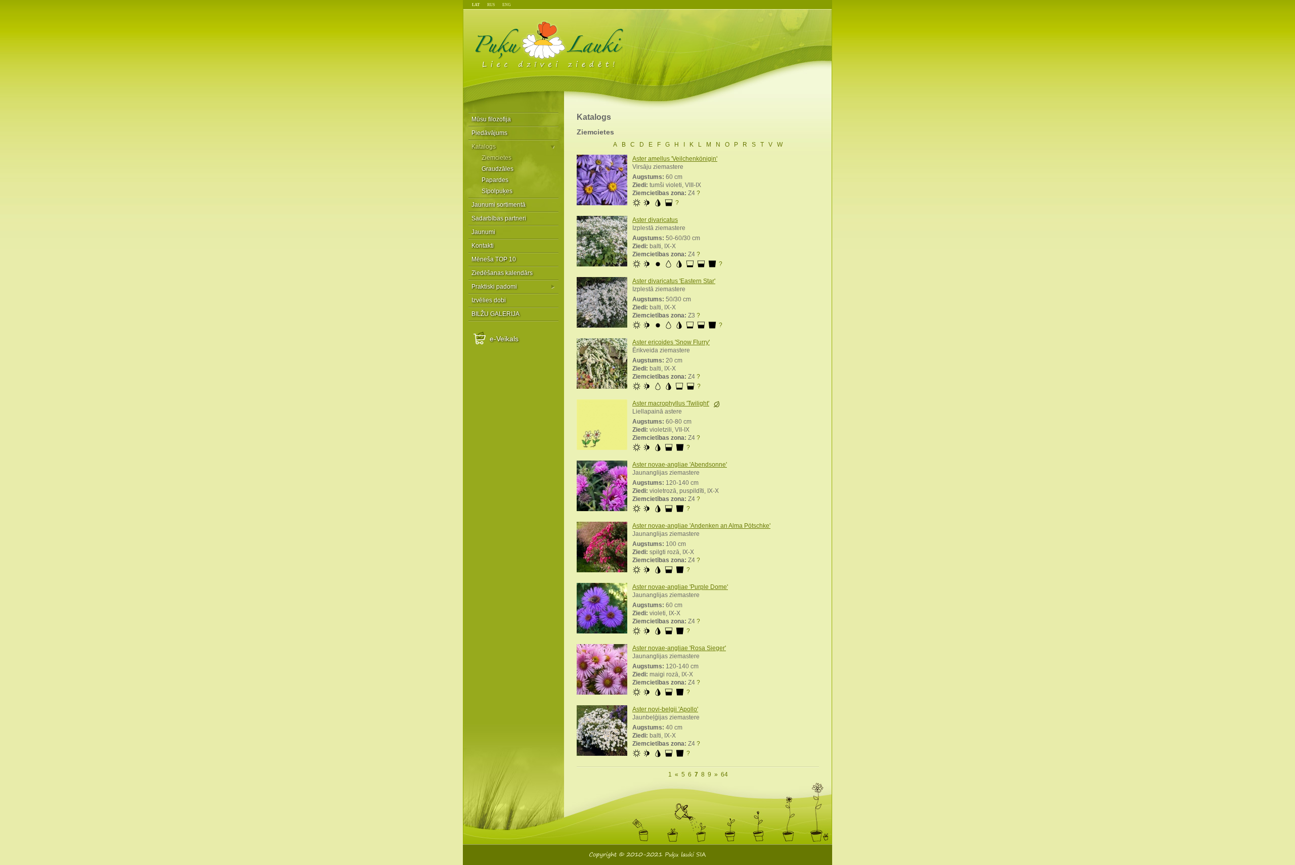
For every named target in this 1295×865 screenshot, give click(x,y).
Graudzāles (497, 168)
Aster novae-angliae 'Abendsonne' (679, 464)
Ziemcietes (496, 157)
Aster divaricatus (655, 219)
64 (724, 774)
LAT (476, 5)
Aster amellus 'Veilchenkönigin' (674, 158)
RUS (491, 5)
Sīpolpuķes (497, 191)
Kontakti (482, 245)
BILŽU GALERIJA (495, 313)
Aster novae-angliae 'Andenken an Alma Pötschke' (701, 525)
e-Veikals (504, 339)
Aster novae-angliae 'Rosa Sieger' (679, 648)
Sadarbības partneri (498, 218)
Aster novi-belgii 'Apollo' (665, 709)
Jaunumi (483, 232)
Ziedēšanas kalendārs (502, 273)
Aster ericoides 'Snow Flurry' (671, 342)
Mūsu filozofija (491, 119)
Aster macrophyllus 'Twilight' (670, 403)
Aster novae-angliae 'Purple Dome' (680, 586)
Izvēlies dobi (488, 300)
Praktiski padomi (494, 286)
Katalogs (483, 146)
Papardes (495, 180)
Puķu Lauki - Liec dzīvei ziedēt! (549, 44)
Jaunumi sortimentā (498, 204)
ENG (506, 5)
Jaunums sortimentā (716, 404)
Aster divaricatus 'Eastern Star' (673, 281)
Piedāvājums (489, 132)
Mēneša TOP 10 (493, 259)
